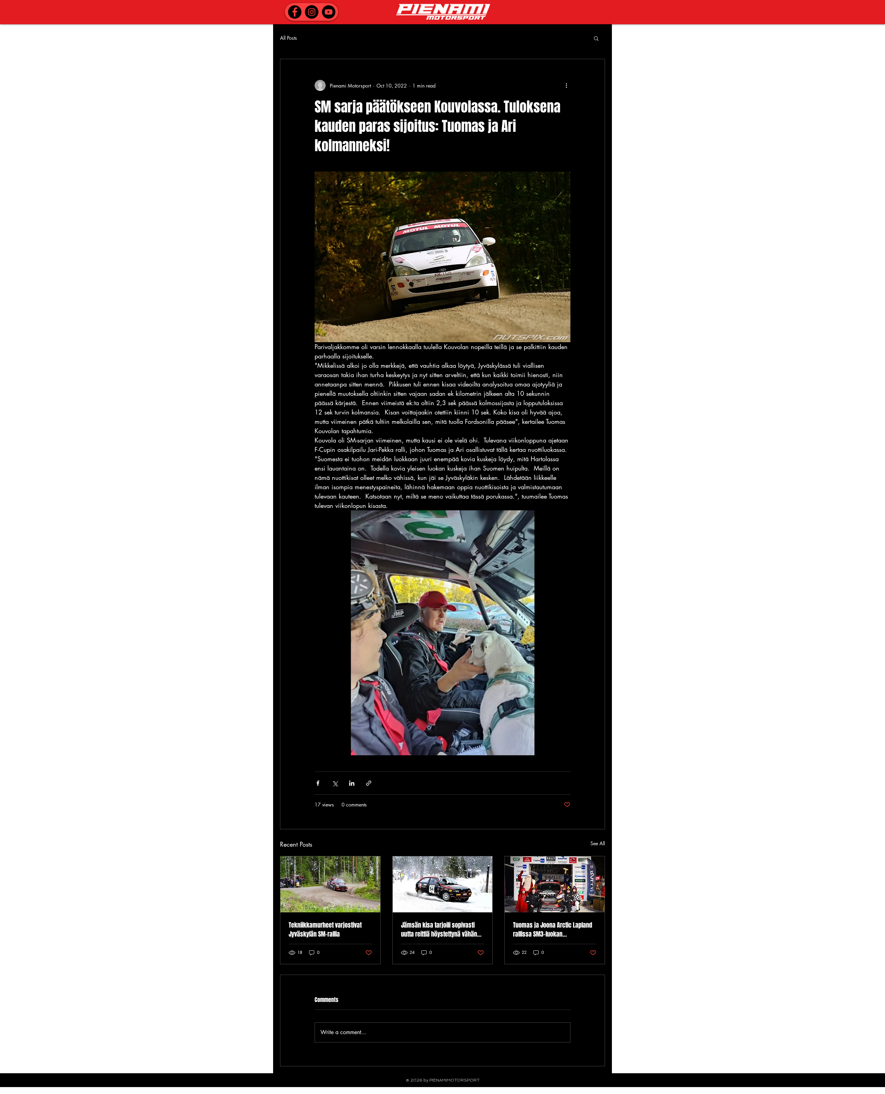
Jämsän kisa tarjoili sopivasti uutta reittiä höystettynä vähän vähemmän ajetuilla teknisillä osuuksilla (439, 930)
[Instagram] (311, 12)
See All (597, 843)
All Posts (288, 38)
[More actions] (566, 85)
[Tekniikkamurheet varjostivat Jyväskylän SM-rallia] (330, 884)
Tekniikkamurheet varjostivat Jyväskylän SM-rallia (325, 930)
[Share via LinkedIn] (351, 783)
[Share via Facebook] (318, 783)
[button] (596, 38)
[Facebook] (294, 12)
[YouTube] (328, 12)
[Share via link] (368, 783)
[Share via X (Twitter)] (335, 783)
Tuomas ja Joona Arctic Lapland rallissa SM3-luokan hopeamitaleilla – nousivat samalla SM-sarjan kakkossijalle (554, 930)
